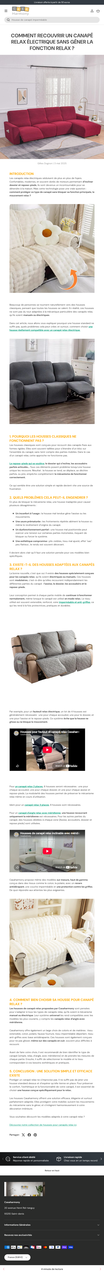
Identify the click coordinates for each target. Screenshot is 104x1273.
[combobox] (52, 20)
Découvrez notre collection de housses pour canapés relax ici (43, 1124)
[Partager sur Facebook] (29, 1135)
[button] (98, 11)
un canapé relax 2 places (29, 786)
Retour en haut (52, 1170)
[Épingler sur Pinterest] (35, 1135)
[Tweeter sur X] (23, 1135)
